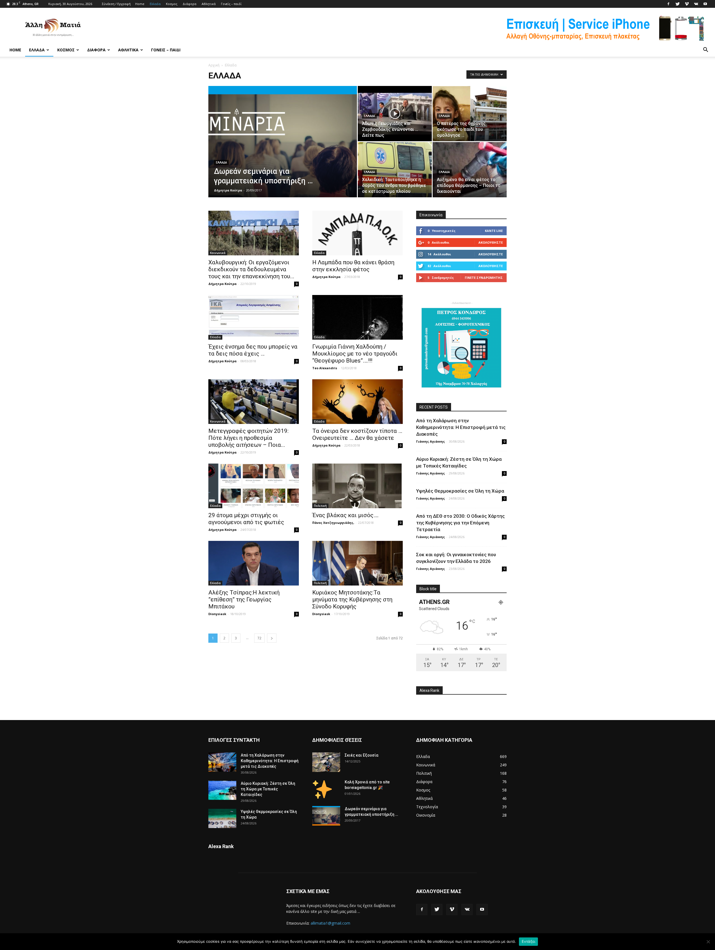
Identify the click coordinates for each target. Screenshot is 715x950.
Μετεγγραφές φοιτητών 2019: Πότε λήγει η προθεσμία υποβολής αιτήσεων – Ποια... (248, 438)
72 (259, 638)
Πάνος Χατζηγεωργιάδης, (333, 522)
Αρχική (214, 65)
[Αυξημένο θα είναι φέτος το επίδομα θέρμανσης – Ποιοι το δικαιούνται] (470, 169)
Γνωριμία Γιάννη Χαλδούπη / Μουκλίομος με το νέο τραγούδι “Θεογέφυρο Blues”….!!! (354, 353)
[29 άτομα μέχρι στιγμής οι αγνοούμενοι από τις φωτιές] (253, 486)
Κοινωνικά (217, 253)
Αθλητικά (209, 4)
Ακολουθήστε (490, 242)
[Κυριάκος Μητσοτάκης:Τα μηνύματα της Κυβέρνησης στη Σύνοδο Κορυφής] (357, 563)
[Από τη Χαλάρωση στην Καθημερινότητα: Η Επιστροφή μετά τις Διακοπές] (222, 762)
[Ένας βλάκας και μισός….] (357, 486)
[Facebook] (668, 4)
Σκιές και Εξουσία (361, 755)
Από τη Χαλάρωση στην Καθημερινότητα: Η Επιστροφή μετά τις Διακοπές (461, 427)
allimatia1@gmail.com (330, 923)
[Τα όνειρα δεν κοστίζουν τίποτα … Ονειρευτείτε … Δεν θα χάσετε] (357, 401)
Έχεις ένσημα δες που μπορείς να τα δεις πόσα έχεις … (252, 350)
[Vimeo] (687, 4)
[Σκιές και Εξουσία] (326, 762)
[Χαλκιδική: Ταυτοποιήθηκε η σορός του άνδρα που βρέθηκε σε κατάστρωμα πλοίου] (395, 169)
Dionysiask (217, 614)
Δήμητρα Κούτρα (228, 190)
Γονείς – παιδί (231, 4)
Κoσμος (171, 4)
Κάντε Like (494, 231)
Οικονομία (425, 815)
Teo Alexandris (324, 368)
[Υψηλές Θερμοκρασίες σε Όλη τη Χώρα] (222, 818)
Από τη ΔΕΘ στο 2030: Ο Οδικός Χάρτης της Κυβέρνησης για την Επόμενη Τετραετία (460, 522)
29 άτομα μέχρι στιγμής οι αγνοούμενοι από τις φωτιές (246, 519)
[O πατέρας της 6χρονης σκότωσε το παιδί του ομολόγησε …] (470, 113)
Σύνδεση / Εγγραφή (116, 4)
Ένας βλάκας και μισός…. (345, 515)
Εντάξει (528, 941)
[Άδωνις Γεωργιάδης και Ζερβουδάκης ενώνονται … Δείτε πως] (395, 113)
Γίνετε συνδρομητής (484, 277)
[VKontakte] (696, 4)
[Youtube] (705, 4)
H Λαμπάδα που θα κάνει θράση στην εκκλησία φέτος (353, 266)
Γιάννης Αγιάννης (430, 441)
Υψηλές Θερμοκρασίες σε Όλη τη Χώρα (460, 491)
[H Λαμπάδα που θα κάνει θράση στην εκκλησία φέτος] (357, 233)
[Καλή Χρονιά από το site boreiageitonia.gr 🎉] (322, 789)
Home (139, 4)
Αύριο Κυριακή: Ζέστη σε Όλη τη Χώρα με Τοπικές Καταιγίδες (268, 789)
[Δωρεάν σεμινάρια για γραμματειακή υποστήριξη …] (282, 150)
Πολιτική (320, 506)
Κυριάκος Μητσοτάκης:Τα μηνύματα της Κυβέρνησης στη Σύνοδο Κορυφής (352, 599)
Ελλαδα (155, 4)
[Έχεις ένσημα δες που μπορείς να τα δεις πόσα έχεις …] (253, 317)
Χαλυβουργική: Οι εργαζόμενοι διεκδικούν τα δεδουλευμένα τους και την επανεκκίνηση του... (251, 269)
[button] (705, 50)
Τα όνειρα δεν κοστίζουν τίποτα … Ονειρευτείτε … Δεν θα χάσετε (357, 434)
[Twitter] (677, 4)
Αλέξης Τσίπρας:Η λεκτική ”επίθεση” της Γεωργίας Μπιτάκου (244, 599)
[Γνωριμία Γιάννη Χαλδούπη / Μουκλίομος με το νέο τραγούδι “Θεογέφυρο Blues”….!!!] (357, 317)
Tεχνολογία (427, 806)
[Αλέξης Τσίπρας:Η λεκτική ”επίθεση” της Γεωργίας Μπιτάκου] (253, 563)
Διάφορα (189, 4)
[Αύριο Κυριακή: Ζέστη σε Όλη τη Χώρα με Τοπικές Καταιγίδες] (222, 790)
